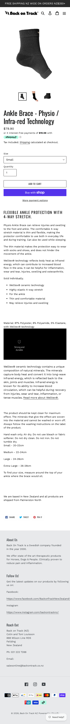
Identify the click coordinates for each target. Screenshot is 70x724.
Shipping (25, 142)
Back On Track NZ (29, 713)
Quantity (8, 166)
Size (6, 153)
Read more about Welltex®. (40, 397)
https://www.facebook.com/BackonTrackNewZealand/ (38, 598)
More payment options (35, 200)
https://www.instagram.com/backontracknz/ (33, 612)
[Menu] (64, 13)
